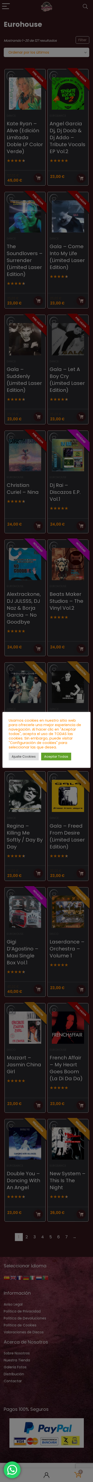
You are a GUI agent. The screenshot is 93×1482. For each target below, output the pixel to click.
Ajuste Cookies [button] (24, 756)
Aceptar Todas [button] (56, 756)
